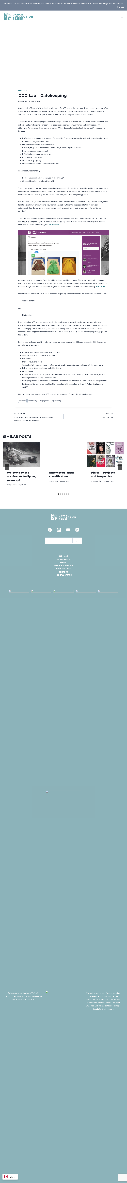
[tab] (58, 494)
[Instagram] (59, 530)
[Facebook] (50, 530)
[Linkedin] (77, 530)
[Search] (77, 540)
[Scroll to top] (120, 1174)
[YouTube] (68, 530)
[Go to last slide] (7, 467)
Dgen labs (23, 101)
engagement (44, 401)
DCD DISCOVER (63, 559)
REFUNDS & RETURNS (63, 565)
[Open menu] (121, 17)
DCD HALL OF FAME (63, 575)
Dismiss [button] (120, 7)
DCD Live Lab (107, 415)
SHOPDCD (63, 572)
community (32, 401)
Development (23, 90)
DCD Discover (54, 224)
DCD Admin (97, 481)
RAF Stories (101, 286)
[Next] (120, 467)
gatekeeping (56, 401)
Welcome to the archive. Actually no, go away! (21, 476)
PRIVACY (63, 562)
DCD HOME (63, 556)
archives (22, 401)
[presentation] (21, 454)
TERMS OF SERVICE (63, 568)
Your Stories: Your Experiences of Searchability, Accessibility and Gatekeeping (33, 417)
